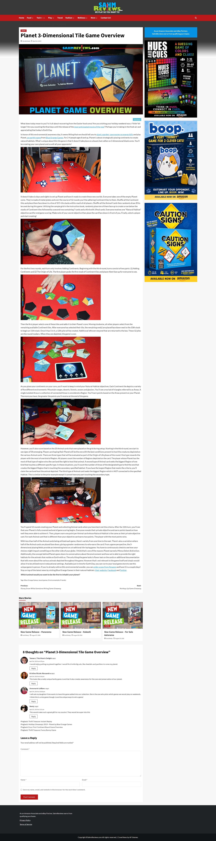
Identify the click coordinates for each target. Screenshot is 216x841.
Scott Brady (25, 635)
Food (29, 17)
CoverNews (122, 837)
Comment (25, 749)
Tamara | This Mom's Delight (40, 658)
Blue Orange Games (54, 137)
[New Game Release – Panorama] (39, 615)
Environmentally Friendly (57, 580)
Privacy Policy (25, 820)
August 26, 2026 (77, 635)
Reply (33, 668)
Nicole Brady (26, 41)
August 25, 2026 (119, 638)
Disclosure (137, 119)
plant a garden (103, 134)
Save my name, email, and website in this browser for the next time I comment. (54, 790)
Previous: (41, 587)
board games (43, 580)
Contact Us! (106, 17)
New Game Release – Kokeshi (76, 632)
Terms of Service (26, 824)
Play (50, 17)
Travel (60, 17)
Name (23, 780)
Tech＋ (40, 17)
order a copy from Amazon (104, 567)
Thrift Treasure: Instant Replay (40, 721)
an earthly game (34, 137)
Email (84, 780)
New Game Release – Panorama (36, 632)
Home (21, 17)
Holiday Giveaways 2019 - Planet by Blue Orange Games (50, 724)
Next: (130, 587)
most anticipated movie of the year (89, 127)
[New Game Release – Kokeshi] (81, 615)
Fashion (68, 17)
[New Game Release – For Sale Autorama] (123, 615)
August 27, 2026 (36, 635)
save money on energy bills (121, 134)
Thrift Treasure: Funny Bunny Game (42, 730)
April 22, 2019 (37, 41)
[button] (195, 18)
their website (101, 570)
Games (24, 31)
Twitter (123, 570)
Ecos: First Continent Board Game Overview (45, 727)
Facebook (112, 570)
